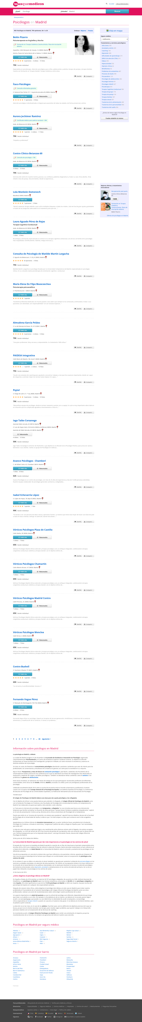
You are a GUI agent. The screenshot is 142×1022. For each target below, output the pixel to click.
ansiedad (45, 867)
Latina (69, 958)
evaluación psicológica (52, 772)
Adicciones (105, 45)
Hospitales (70, 1006)
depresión (37, 867)
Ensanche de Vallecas (47, 970)
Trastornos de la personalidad (111, 105)
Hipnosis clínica (107, 66)
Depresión (105, 53)
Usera (68, 973)
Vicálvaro (69, 977)
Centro (15, 979)
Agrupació (16, 935)
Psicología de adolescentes (110, 79)
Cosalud (42, 937)
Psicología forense (108, 81)
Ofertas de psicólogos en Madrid (117, 215)
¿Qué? (17, 11)
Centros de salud (82, 1006)
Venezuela (70, 1013)
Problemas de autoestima (110, 71)
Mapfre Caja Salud (73, 931)
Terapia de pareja (107, 94)
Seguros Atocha (72, 941)
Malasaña (70, 960)
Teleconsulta (43, 57)
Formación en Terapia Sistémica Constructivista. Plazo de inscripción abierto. (39, 45)
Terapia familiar (107, 97)
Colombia (41, 1013)
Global (80, 1013)
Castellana (16, 977)
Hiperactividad (106, 63)
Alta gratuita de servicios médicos (38, 1003)
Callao (15, 973)
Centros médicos (59, 1006)
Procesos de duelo (108, 74)
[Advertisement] (114, 152)
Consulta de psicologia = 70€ (26, 157)
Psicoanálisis (106, 76)
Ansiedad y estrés (107, 48)
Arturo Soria (17, 964)
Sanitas (69, 937)
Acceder (111, 4)
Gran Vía (42, 977)
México (60, 1013)
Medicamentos (95, 1006)
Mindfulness (106, 69)
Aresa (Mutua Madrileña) (21, 941)
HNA (41, 943)
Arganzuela (16, 960)
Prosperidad (70, 966)
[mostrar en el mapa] (49, 50)
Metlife (69, 933)
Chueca (42, 962)
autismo (85, 775)
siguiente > (46, 739)
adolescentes (33, 777)
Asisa (14, 943)
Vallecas (69, 975)
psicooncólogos (85, 861)
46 (39, 739)
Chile (31, 1013)
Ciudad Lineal (44, 964)
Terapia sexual (106, 99)
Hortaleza (43, 979)
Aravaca (15, 958)
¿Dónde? (64, 11)
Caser (41, 933)
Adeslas (15, 931)
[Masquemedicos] (28, 6)
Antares (15, 939)
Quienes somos (32, 1010)
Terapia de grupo (107, 92)
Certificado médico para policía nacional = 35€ (32, 120)
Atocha (15, 966)
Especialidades (32, 1006)
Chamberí (43, 960)
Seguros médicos (45, 1006)
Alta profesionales (122, 4)
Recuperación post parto (119, 191)
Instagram (59, 1017)
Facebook (40, 1017)
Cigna (41, 935)
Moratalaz (70, 964)
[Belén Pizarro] (84, 54)
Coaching (105, 51)
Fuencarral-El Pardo (46, 973)
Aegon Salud (17, 933)
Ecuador (50, 1013)
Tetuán (69, 970)
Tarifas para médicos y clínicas (62, 1003)
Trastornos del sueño (109, 107)
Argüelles (16, 962)
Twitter (49, 1017)
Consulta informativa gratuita (26, 88)
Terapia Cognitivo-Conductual (111, 89)
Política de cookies (65, 1010)
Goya (41, 975)
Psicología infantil (107, 84)
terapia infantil (32, 901)
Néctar (69, 935)
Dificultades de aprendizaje (111, 56)
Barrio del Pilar (18, 968)
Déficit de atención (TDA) (110, 58)
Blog (31, 1017)
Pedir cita (23, 57)
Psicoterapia (106, 87)
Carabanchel (17, 975)
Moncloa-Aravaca (72, 962)
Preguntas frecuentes (109, 1006)
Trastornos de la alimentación (111, 102)
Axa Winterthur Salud (47, 931)
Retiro (68, 968)
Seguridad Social (72, 939)
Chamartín (43, 958)
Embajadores (44, 968)
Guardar (79, 76)
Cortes (42, 966)
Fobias (104, 61)
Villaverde (70, 979)
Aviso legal (53, 1010)
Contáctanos (44, 1010)
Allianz (15, 937)
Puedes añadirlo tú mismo (114, 118)
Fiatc (41, 941)
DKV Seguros (44, 939)
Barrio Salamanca (18, 970)
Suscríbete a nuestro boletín (76, 1017)
